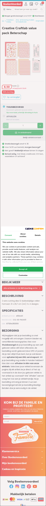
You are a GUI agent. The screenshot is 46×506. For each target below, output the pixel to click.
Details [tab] (38, 235)
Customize (23, 275)
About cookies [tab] (23, 235)
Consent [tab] (8, 235)
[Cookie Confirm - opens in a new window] (34, 229)
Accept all (23, 269)
